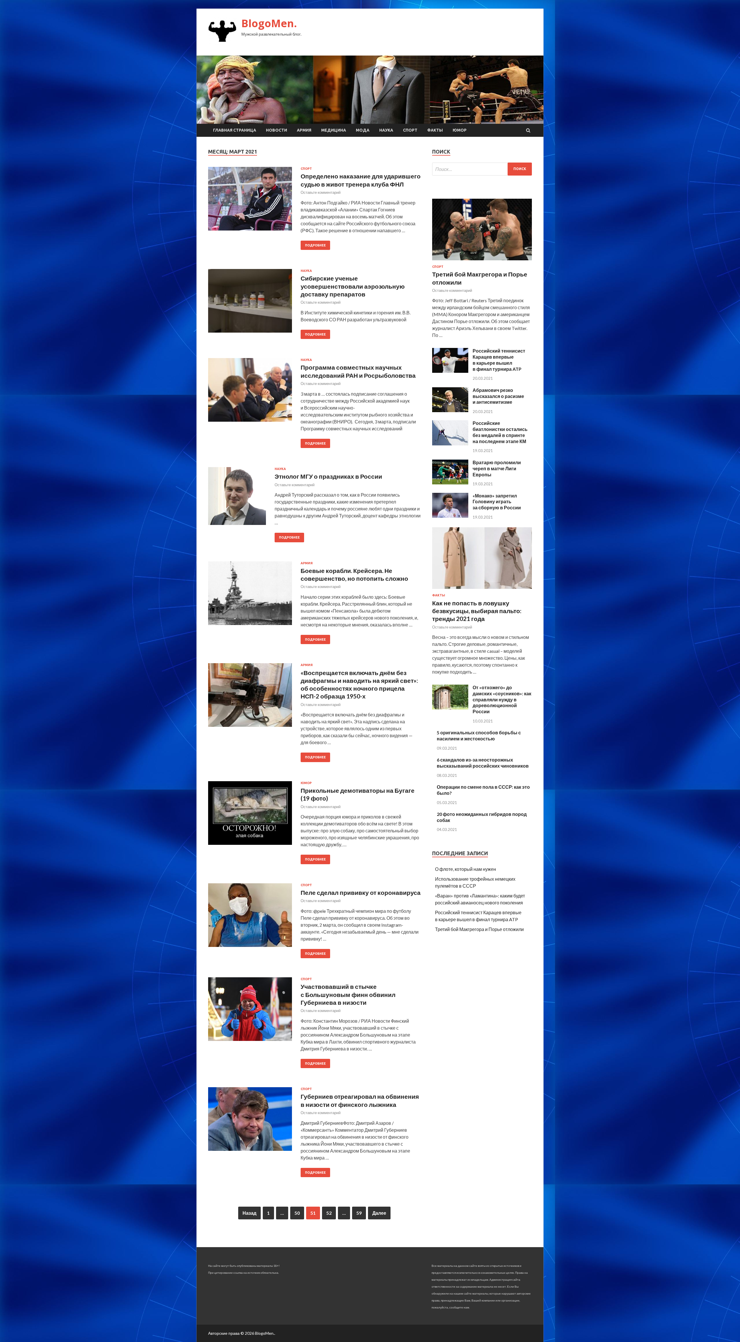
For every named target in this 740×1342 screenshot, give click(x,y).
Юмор (460, 130)
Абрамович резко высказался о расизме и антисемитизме (498, 396)
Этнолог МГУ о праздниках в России (328, 476)
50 (297, 1213)
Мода (362, 130)
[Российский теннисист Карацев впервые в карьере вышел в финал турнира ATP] (450, 371)
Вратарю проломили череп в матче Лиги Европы (497, 468)
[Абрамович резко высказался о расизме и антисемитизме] (450, 410)
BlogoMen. (269, 23)
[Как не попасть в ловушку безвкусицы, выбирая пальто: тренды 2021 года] (482, 590)
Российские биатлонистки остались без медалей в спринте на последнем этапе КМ (500, 432)
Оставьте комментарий (321, 192)
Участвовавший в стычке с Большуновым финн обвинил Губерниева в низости (348, 994)
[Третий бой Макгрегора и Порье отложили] (482, 261)
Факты (435, 130)
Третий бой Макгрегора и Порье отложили (479, 929)
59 (359, 1213)
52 (329, 1213)
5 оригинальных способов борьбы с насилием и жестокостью (479, 735)
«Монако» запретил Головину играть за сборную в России (497, 501)
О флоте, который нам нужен (465, 869)
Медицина (333, 130)
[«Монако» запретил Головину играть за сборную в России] (450, 516)
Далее (379, 1213)
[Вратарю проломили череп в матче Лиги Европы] (450, 482)
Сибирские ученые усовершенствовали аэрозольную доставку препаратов (353, 286)
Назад (249, 1213)
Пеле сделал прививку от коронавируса (361, 892)
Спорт (410, 130)
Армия (304, 130)
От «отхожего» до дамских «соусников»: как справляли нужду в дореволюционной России (502, 699)
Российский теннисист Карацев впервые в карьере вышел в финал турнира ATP (499, 359)
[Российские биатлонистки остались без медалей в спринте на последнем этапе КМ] (450, 443)
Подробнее (315, 245)
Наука (386, 130)
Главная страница (234, 130)
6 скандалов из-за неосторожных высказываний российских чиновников (483, 762)
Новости (276, 130)
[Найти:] (482, 169)
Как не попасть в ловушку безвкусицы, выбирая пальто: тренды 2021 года (476, 610)
